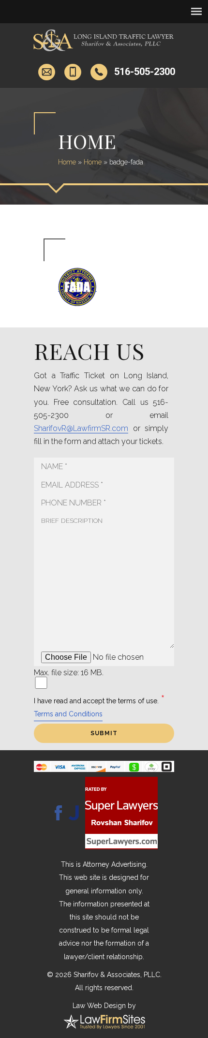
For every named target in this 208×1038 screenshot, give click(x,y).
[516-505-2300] (100, 71)
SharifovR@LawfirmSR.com (81, 428)
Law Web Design (99, 1005)
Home (67, 162)
